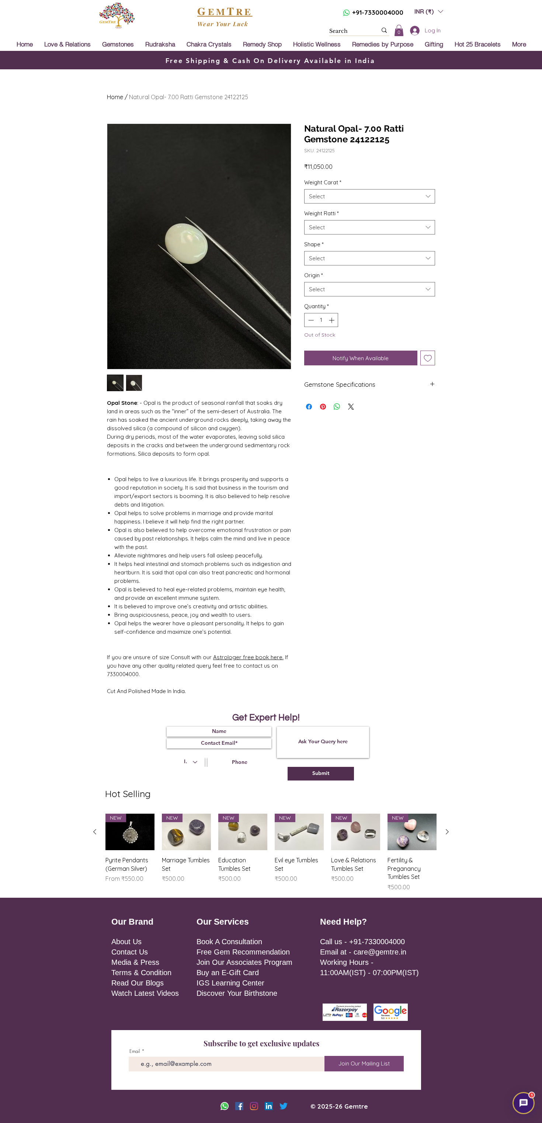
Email (329, 520)
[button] (387, 494)
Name (282, 520)
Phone (322, 550)
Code (284, 550)
